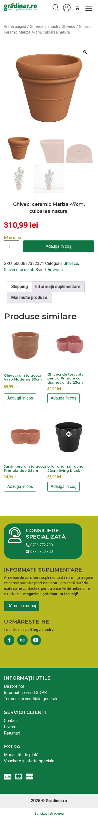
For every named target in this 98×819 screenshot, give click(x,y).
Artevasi (55, 269)
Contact (11, 720)
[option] (49, 88)
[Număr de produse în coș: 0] (77, 8)
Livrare (10, 726)
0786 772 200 (41, 545)
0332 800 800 (41, 551)
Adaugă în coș (58, 246)
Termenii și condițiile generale (31, 698)
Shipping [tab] (19, 286)
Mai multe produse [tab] (29, 297)
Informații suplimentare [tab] (57, 286)
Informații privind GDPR (25, 692)
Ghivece (68, 26)
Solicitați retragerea (49, 813)
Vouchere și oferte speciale (29, 760)
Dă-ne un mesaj (21, 605)
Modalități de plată (21, 754)
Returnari (12, 733)
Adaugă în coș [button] (20, 398)
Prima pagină (15, 26)
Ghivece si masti (44, 26)
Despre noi (14, 686)
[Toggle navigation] (89, 8)
